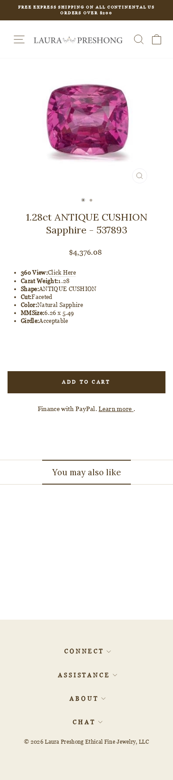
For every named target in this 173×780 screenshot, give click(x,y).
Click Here (62, 272)
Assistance (84, 675)
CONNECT (84, 651)
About (84, 698)
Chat (84, 722)
